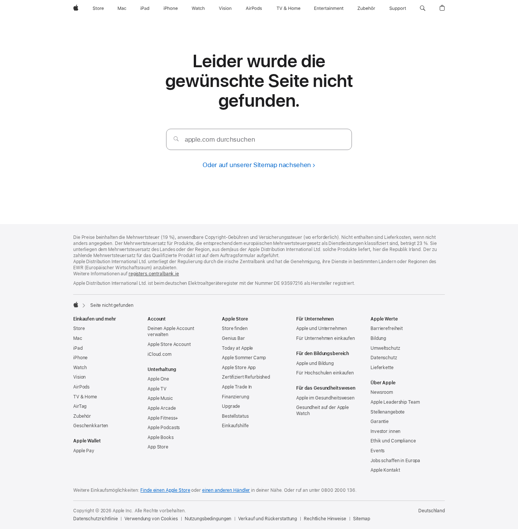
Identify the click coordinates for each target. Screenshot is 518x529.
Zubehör (82, 416)
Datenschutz (383, 357)
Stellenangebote (387, 412)
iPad (78, 348)
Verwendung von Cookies (150, 518)
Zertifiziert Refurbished (246, 377)
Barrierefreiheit (386, 328)
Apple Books (161, 437)
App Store (158, 447)
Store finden (235, 328)
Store (79, 328)
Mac (77, 338)
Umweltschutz (385, 348)
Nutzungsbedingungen (208, 518)
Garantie (379, 421)
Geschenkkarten (90, 425)
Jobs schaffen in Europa (395, 460)
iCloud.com (159, 354)
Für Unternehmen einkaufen (325, 338)
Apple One (158, 379)
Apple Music (160, 398)
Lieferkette (382, 367)
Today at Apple (237, 348)
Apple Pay (83, 450)
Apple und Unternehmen (321, 328)
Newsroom (381, 392)
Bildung (378, 338)
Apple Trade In (237, 387)
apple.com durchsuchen (220, 139)
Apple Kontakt (385, 470)
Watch (79, 367)
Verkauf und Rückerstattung (267, 518)
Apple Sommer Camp (244, 357)
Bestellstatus (235, 416)
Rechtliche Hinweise (325, 518)
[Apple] (75, 304)
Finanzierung (235, 397)
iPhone (80, 357)
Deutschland (431, 510)
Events (377, 450)
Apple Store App (239, 367)
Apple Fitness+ (163, 418)
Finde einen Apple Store (165, 490)
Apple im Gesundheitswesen (325, 398)
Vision (79, 377)
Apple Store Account (169, 344)
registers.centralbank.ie (154, 273)
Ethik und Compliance (393, 441)
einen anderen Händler (226, 490)
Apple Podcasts (164, 427)
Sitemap (361, 518)
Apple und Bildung (315, 363)
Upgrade (231, 406)
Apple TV (157, 389)
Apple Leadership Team (394, 402)
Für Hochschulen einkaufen (325, 373)
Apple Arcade (162, 408)
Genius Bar (233, 338)
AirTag (79, 406)
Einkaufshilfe (235, 425)
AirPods (81, 387)
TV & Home (85, 397)
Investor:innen (385, 431)
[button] (423, 8)
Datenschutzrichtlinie (95, 518)
